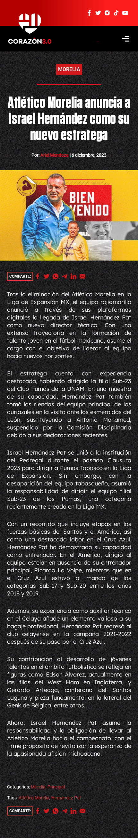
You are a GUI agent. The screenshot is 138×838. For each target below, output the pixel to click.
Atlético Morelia (34, 797)
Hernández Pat (66, 797)
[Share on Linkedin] (75, 276)
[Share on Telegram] (66, 276)
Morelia (69, 69)
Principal (56, 786)
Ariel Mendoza (54, 155)
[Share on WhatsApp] (57, 276)
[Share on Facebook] (39, 276)
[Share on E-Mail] (84, 276)
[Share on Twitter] (48, 276)
